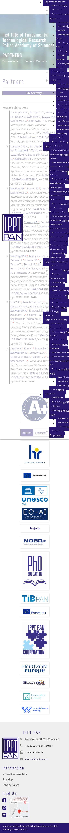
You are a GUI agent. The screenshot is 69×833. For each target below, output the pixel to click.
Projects (35, 528)
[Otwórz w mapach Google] (19, 807)
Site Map (7, 779)
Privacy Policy (10, 785)
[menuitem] (62, 28)
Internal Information (14, 774)
